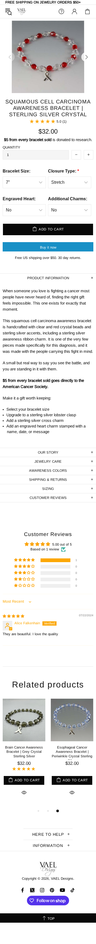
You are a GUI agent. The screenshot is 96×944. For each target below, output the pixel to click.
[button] (24, 560)
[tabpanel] (24, 753)
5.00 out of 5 (62, 544)
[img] (13, 616)
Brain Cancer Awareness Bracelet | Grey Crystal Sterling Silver (24, 751)
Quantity (11, 147)
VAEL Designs (21, 11)
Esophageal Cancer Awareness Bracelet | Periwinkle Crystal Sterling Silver (72, 754)
